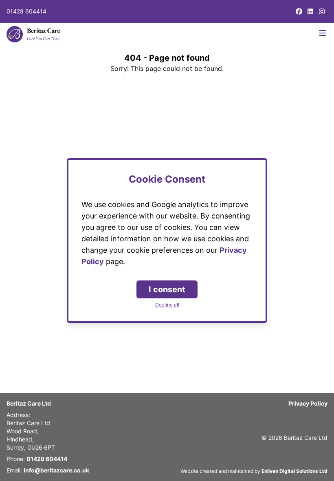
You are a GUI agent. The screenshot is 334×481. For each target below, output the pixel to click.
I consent (167, 289)
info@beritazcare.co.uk (56, 470)
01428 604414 (26, 11)
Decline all (167, 305)
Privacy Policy (307, 403)
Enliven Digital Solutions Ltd (294, 471)
